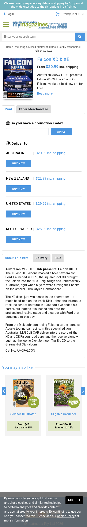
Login (10, 14)
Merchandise (72, 46)
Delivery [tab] (41, 258)
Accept (74, 500)
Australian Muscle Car (50, 46)
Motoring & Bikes (25, 46)
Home (9, 46)
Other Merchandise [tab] (33, 109)
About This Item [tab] (17, 258)
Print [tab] (8, 109)
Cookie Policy (66, 516)
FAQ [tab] (58, 258)
